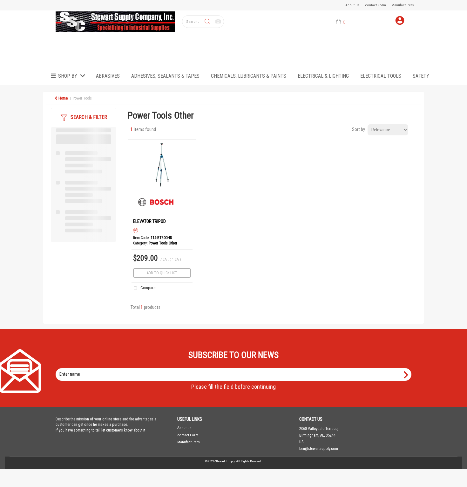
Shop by (67, 76)
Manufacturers (402, 5)
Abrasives (108, 76)
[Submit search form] (207, 21)
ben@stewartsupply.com (318, 448)
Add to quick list (162, 273)
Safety (421, 76)
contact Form (375, 5)
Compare (147, 288)
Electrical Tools (380, 76)
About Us (352, 5)
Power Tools (82, 98)
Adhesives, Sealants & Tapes (165, 76)
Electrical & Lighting (323, 76)
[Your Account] (400, 21)
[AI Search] (218, 22)
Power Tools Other (163, 243)
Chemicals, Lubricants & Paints (248, 76)
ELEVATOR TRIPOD (149, 221)
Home (63, 98)
